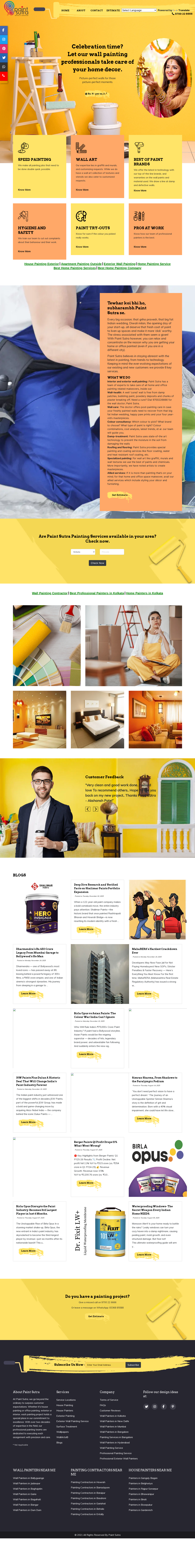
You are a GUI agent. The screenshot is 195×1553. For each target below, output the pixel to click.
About (81, 10)
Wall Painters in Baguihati (27, 1499)
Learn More (86, 929)
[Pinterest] (173, 1406)
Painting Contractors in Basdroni (88, 1498)
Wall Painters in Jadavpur (26, 1483)
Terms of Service (109, 1399)
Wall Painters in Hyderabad (115, 1442)
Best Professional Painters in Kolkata (97, 593)
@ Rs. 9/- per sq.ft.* (96, 94)
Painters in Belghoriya (140, 1483)
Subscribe (133, 1364)
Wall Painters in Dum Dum (27, 1510)
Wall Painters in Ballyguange (28, 1478)
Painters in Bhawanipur (141, 1494)
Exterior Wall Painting (119, 264)
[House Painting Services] (46, 10)
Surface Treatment (66, 1426)
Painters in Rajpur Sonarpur (143, 1488)
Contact (96, 10)
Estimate (113, 10)
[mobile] (4, 76)
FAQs (103, 1405)
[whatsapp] (4, 67)
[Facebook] (164, 1406)
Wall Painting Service (111, 1447)
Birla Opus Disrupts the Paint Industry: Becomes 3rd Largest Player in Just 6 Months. (36, 1210)
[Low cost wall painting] (87, 809)
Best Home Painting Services (75, 268)
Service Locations (66, 1399)
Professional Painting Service (116, 1453)
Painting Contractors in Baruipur (88, 1492)
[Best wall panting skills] (95, 809)
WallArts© (62, 1437)
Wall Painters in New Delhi (114, 1421)
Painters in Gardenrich (141, 1510)
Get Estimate (120, 495)
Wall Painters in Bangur (25, 1504)
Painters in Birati (138, 1499)
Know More (24, 189)
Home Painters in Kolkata (144, 593)
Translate (184, 10)
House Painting (64, 1405)
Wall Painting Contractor (50, 593)
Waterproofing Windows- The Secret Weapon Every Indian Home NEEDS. (152, 1210)
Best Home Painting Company (119, 268)
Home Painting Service (154, 264)
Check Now (97, 563)
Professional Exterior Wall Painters (119, 1458)
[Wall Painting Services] (16, 8)
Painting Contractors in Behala (87, 1508)
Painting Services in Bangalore (116, 1437)
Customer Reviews (110, 1410)
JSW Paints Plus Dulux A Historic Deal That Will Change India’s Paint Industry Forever (38, 1081)
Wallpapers (62, 1431)
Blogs (59, 1442)
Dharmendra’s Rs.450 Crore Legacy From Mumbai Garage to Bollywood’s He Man (37, 953)
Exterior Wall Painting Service (72, 1421)
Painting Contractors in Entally (87, 1514)
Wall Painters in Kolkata (113, 1415)
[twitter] (4, 58)
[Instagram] (155, 1406)
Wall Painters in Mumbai (113, 1426)
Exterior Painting (65, 1415)
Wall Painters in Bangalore (114, 1431)
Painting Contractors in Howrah (88, 1482)
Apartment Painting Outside (81, 264)
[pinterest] (4, 48)
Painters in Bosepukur (140, 1504)
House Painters (64, 1410)
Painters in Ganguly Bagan (143, 1478)
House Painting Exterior (41, 264)
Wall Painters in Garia (24, 1494)
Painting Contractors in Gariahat (88, 1503)
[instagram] (4, 39)
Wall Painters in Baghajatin (27, 1488)
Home (65, 10)
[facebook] (4, 30)
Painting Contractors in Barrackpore (90, 1487)
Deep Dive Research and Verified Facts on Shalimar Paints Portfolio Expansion (97, 888)
